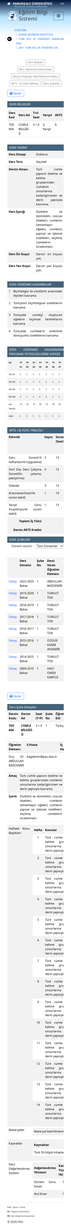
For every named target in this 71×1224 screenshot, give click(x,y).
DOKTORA (20, 30)
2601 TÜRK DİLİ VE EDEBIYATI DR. (38, 47)
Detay (13, 581)
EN (62, 3)
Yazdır (17, 93)
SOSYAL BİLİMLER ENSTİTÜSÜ (35, 34)
